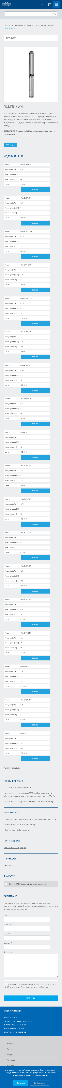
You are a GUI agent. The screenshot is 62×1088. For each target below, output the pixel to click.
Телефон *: (8, 933)
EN (42, 4)
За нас (10, 1049)
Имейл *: (7, 924)
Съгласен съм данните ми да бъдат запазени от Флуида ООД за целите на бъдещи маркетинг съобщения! (31, 985)
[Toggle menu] (56, 4)
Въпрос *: (8, 952)
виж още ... (10, 145)
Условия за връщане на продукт (18, 1021)
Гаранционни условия (14, 1028)
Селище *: (8, 943)
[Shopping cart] (49, 4)
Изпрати (31, 998)
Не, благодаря (39, 1083)
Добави (35, 189)
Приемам (21, 1083)
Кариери (11, 1065)
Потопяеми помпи (44, 25)
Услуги (10, 1054)
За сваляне (12, 1060)
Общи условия (10, 1017)
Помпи (29, 25)
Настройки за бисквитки (15, 1032)
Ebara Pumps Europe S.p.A (15, 847)
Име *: (6, 915)
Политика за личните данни (16, 1025)
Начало (7, 25)
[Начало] (6, 4)
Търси (54, 13)
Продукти (18, 25)
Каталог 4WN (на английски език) (27, 884)
